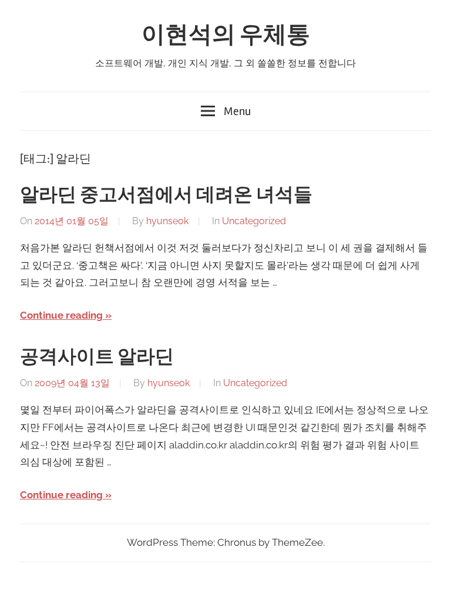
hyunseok (167, 221)
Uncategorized (254, 221)
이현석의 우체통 (226, 35)
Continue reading (61, 315)
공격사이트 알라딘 (97, 356)
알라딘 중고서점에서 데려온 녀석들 (166, 194)
